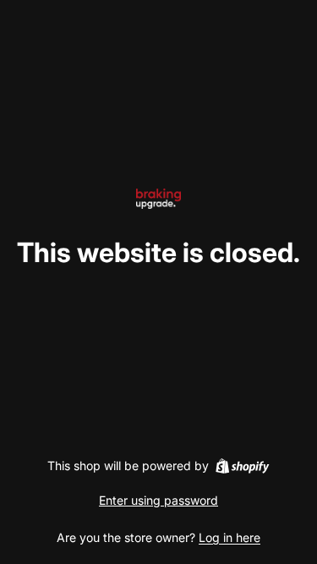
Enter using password (158, 500)
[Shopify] (242, 466)
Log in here (229, 537)
